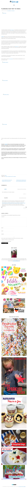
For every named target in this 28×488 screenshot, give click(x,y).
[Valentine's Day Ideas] (8, 302)
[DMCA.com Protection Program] (14, 485)
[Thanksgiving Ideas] (19, 307)
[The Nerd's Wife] (14, 3)
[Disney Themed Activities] (19, 312)
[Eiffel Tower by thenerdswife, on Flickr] (14, 20)
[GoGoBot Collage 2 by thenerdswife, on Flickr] (14, 108)
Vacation (14, 176)
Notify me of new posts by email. (6, 241)
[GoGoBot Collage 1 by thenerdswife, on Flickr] (14, 70)
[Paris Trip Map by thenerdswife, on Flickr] (14, 130)
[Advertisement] (14, 168)
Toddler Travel (10, 176)
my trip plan (11, 58)
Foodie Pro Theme (22, 486)
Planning (6, 176)
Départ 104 (16, 46)
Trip (12, 176)
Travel (5, 175)
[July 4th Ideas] (19, 302)
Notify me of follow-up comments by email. (8, 239)
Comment (3, 216)
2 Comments (12, 10)
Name (2, 227)
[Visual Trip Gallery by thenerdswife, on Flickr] (14, 86)
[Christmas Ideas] (8, 312)
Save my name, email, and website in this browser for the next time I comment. (12, 238)
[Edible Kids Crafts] (14, 294)
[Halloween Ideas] (8, 307)
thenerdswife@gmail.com (16, 260)
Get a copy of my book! (14, 295)
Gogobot (2, 36)
